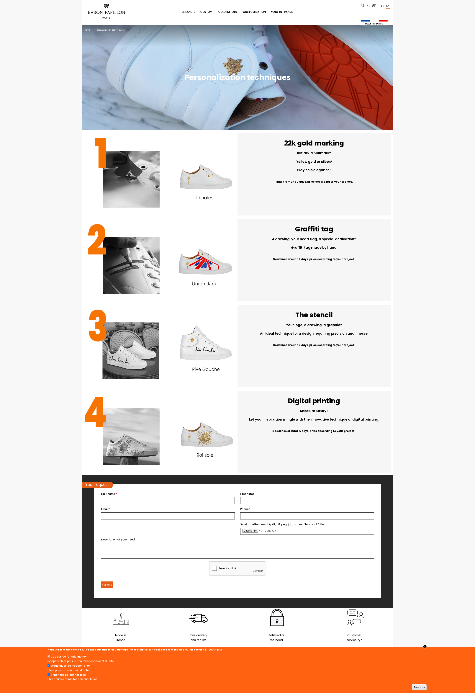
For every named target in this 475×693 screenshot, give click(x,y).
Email (104, 509)
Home (87, 29)
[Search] (363, 5)
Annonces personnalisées (68, 675)
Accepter (419, 687)
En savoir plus (213, 649)
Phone (244, 509)
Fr (382, 6)
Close (425, 646)
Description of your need (118, 539)
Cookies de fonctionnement (70, 656)
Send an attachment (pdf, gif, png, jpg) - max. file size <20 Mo (282, 524)
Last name (108, 494)
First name (247, 494)
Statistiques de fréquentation (71, 666)
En (387, 6)
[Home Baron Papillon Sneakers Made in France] (108, 11)
